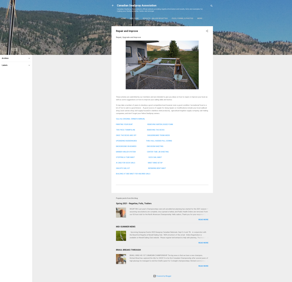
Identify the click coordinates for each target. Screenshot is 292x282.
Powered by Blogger (163, 276)
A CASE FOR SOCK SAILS (126, 163)
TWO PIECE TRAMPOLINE (125, 130)
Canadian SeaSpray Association (136, 5)
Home (123, 18)
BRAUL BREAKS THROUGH (128, 250)
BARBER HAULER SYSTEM (126, 152)
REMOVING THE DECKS (155, 130)
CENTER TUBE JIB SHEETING (158, 152)
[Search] (211, 6)
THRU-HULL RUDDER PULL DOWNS (159, 141)
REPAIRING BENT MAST (157, 168)
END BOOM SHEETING (155, 146)
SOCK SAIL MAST (155, 157)
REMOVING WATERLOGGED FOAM (160, 124)
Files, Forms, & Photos (182, 18)
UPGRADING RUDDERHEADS (126, 141)
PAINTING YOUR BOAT (124, 124)
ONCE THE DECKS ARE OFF (126, 135)
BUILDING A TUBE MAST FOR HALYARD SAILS (133, 174)
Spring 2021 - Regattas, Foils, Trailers (133, 203)
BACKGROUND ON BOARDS (126, 146)
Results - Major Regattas (155, 18)
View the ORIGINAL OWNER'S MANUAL (130, 119)
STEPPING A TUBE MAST (125, 157)
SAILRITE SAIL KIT (123, 168)
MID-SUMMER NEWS (125, 226)
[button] (207, 31)
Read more (203, 220)
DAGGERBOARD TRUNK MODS (158, 135)
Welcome (134, 18)
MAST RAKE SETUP (155, 163)
